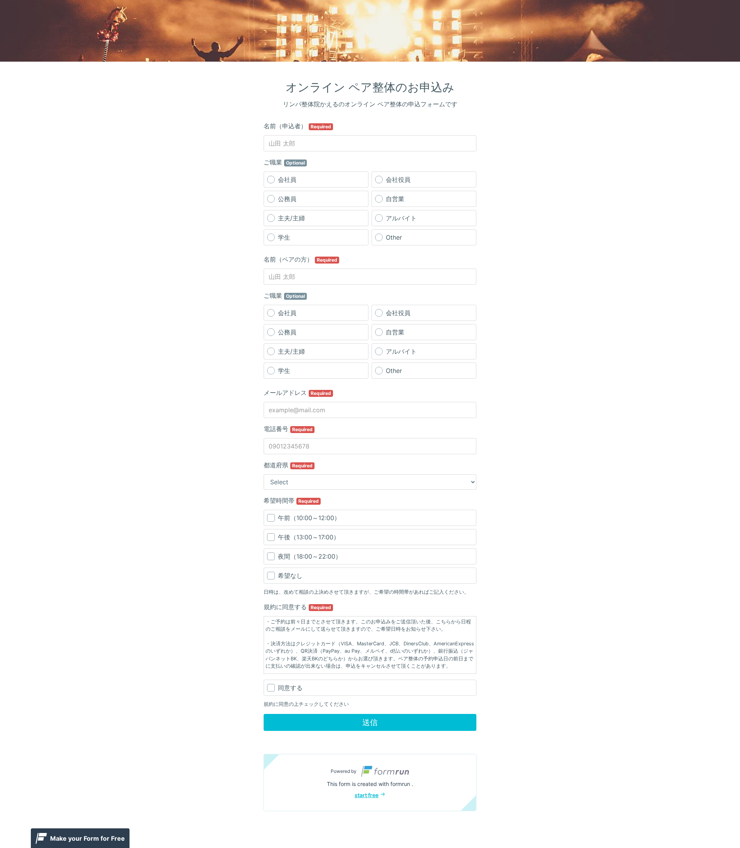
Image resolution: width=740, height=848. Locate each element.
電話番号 (288, 429)
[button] (370, 782)
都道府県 (288, 465)
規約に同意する (297, 607)
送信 (370, 722)
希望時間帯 (291, 500)
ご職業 (284, 162)
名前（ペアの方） (300, 259)
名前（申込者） (297, 126)
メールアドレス (297, 392)
